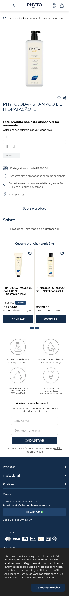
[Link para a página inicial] (4, 18)
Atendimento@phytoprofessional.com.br (26, 505)
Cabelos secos (31, 18)
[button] (7, 5)
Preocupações (16, 18)
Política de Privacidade (41, 577)
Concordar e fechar (48, 587)
